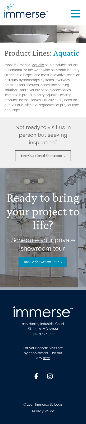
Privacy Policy (43, 411)
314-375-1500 (43, 334)
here (46, 358)
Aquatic (38, 65)
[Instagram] (50, 376)
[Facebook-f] (36, 376)
